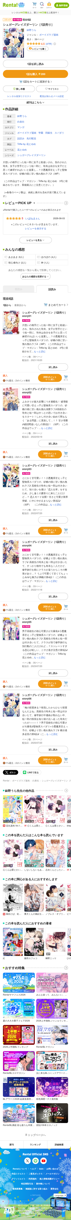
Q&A (41, 1168)
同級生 (48, 132)
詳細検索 (59, 1144)
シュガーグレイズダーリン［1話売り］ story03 (44, 467)
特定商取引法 (27, 1183)
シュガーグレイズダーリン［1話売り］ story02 (44, 390)
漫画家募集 (18, 1188)
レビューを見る (34, 240)
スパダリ (59, 132)
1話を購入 (35, 74)
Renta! (6, 780)
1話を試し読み (35, 64)
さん (32, 218)
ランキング (35, 1144)
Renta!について (20, 1168)
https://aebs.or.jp (24, 1216)
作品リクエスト (19, 1173)
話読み (20, 138)
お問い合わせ (52, 1168)
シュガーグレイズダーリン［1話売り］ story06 (44, 696)
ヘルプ (33, 1168)
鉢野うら (31, 30)
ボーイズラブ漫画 (48, 34)
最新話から (20, 305)
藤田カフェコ (30, 958)
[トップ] (10, 5)
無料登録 (63, 5)
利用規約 (33, 1178)
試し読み (53, 367)
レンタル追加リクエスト (19, 96)
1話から (7, 305)
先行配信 (31, 138)
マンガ (20, 127)
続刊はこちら (34, 102)
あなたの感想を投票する (34, 276)
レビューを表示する (35, 228)
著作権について (43, 1183)
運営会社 (54, 1188)
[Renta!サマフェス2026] (21, 5)
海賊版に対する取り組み (36, 1188)
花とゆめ (22, 149)
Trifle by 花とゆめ (26, 144)
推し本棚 (20, 88)
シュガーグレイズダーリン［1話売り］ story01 (44, 314)
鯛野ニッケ (51, 958)
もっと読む (40, 351)
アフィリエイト (19, 1178)
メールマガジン (53, 1173)
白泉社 (20, 121)
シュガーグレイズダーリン (31, 155)
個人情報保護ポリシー (50, 1178)
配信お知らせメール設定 (52, 96)
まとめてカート (57, 305)
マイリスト (53, 88)
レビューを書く (39, 48)
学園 (40, 132)
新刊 (11, 1144)
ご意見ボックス (36, 1173)
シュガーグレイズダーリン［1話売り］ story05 (44, 620)
